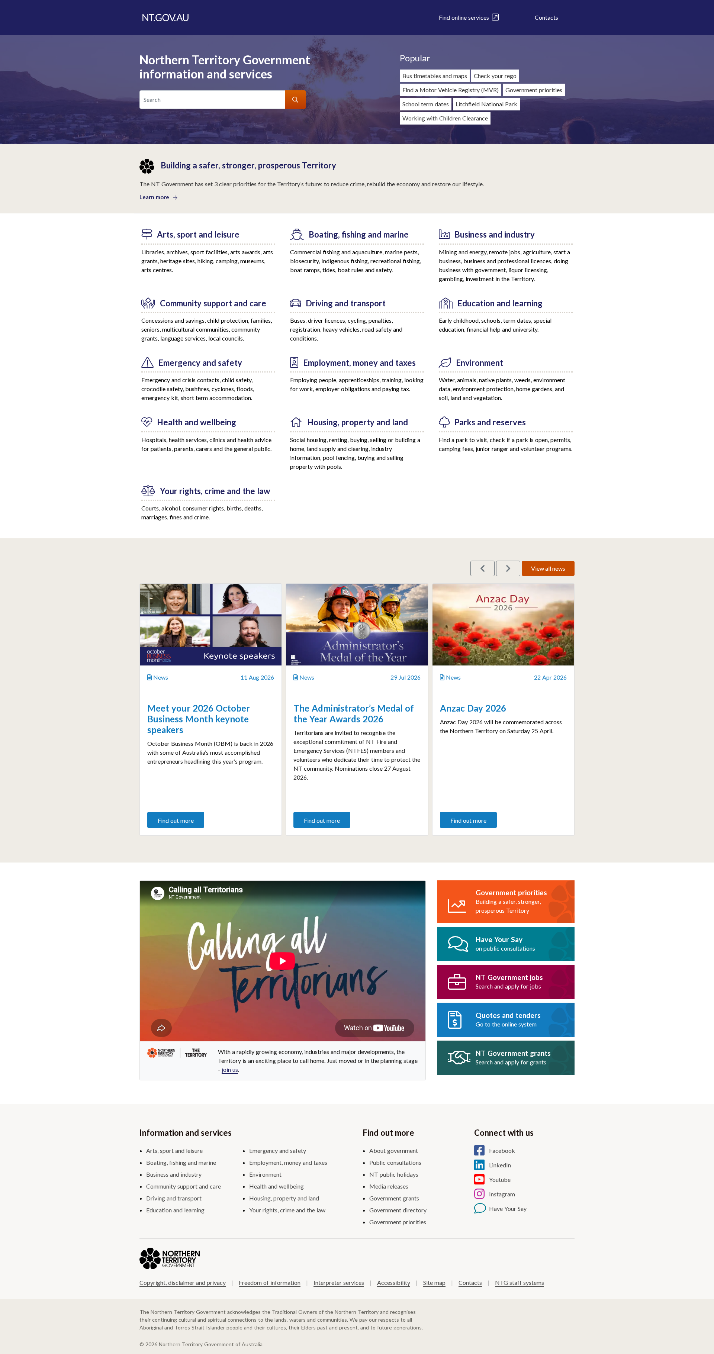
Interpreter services (338, 1282)
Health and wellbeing (276, 1186)
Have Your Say (508, 1208)
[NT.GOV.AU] (165, 17)
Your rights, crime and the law (287, 1209)
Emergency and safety (277, 1150)
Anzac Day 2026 (473, 708)
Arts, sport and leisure (174, 1150)
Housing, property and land (284, 1198)
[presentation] (482, 568)
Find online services (465, 17)
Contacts (546, 17)
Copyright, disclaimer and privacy (182, 1282)
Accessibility (393, 1282)
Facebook (502, 1150)
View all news (548, 568)
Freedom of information (269, 1282)
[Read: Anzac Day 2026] (503, 624)
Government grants (394, 1198)
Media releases (388, 1186)
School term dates (425, 103)
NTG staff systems (519, 1282)
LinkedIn (500, 1164)
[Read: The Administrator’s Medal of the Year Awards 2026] (357, 624)
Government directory (398, 1209)
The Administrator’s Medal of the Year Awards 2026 (353, 713)
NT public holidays (393, 1174)
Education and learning (175, 1209)
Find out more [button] (176, 820)
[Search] (295, 99)
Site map (434, 1282)
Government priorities (533, 89)
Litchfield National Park (486, 103)
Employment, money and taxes (288, 1162)
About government (393, 1150)
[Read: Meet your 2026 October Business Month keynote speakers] (211, 624)
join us (230, 1069)
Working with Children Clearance (445, 118)
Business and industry (174, 1174)
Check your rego (495, 75)
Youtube (500, 1179)
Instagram (502, 1193)
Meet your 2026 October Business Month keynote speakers (198, 719)
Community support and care (183, 1186)
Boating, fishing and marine (181, 1162)
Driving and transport (174, 1198)
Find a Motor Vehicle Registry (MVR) (450, 89)
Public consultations (395, 1162)
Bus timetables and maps (434, 75)
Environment (265, 1174)
